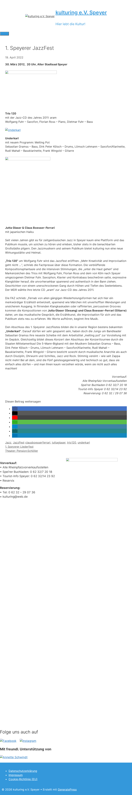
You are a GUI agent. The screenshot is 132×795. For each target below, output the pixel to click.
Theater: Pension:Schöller (21, 450)
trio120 (71, 442)
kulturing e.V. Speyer (81, 12)
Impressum (16, 775)
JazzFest (18, 442)
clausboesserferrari (37, 442)
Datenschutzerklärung (23, 771)
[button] (15, 408)
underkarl (84, 442)
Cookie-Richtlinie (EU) (23, 779)
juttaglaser (58, 442)
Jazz (8, 442)
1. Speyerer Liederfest (19, 446)
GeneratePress (67, 789)
